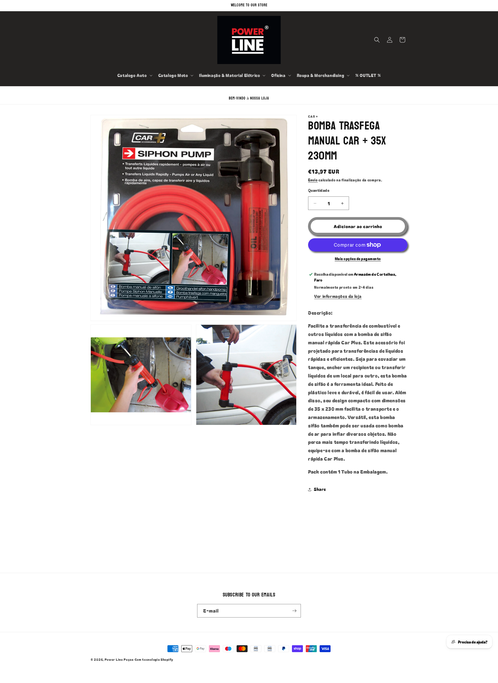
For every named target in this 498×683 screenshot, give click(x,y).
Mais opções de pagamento (358, 258)
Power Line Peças (119, 659)
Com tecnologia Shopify (154, 659)
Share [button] (320, 489)
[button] (134, 75)
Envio (313, 179)
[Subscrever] (294, 611)
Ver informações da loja (338, 296)
